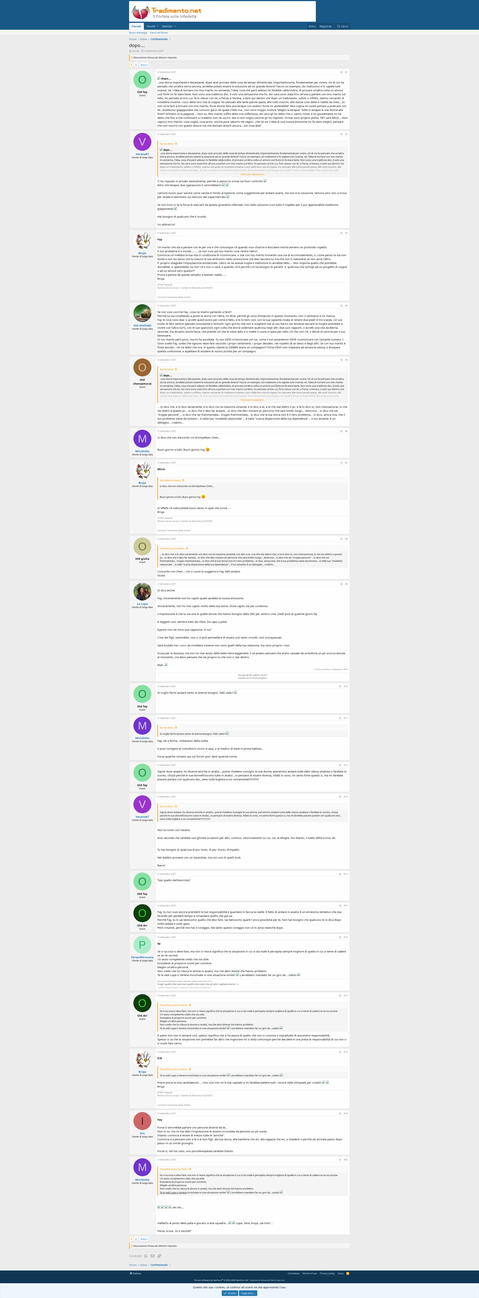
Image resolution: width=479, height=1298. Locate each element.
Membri (167, 26)
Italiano (136, 1273)
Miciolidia (142, 451)
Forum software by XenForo (221, 1280)
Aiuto (341, 1273)
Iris (142, 1133)
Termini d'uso (309, 1273)
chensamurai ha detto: (172, 548)
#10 (346, 686)
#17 (346, 995)
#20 (346, 1159)
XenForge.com (278, 1280)
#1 (346, 72)
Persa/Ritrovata (142, 957)
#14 (346, 874)
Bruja (142, 253)
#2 (346, 134)
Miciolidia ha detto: (170, 480)
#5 (346, 359)
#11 (346, 718)
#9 (346, 584)
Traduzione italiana (258, 1280)
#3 (346, 233)
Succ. (143, 64)
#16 (346, 937)
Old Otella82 (142, 325)
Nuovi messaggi (138, 32)
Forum (136, 26)
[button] (157, 26)
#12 (346, 765)
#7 (346, 462)
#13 (346, 796)
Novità (151, 26)
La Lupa (142, 604)
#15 (346, 905)
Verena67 (142, 154)
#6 (346, 431)
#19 (346, 1113)
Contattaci (293, 1273)
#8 (346, 538)
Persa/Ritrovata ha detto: (174, 1005)
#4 (346, 305)
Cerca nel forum (159, 32)
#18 (346, 1051)
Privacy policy (327, 1273)
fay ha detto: (167, 143)
